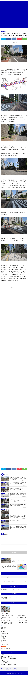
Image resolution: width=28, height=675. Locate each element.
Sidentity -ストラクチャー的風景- (9, 664)
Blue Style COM (5, 657)
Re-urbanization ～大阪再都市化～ (9, 658)
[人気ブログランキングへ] (14, 646)
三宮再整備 (3, 31)
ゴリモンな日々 (4, 662)
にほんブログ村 (4, 633)
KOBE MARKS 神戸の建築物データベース (11, 589)
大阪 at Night (4, 660)
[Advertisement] (14, 14)
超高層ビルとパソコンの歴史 (8, 654)
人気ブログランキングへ (5, 648)
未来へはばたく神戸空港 (6, 656)
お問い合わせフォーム (7, 598)
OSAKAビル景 (4, 661)
